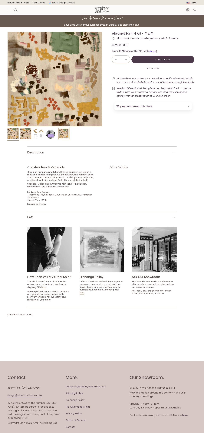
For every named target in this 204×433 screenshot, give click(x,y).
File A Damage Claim (78, 406)
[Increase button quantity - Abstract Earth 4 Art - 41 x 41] (126, 59)
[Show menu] (9, 9)
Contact (70, 427)
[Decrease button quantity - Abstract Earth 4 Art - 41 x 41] (115, 59)
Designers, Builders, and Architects (86, 386)
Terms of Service (75, 420)
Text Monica (38, 2)
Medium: (31, 192)
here (43, 287)
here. (185, 415)
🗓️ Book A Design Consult (62, 2)
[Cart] (194, 9)
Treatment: (33, 194)
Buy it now (153, 68)
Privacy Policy (74, 413)
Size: (29, 200)
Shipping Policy (74, 393)
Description (35, 152)
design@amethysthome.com (24, 395)
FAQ (30, 217)
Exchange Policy (75, 400)
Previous (7, 79)
